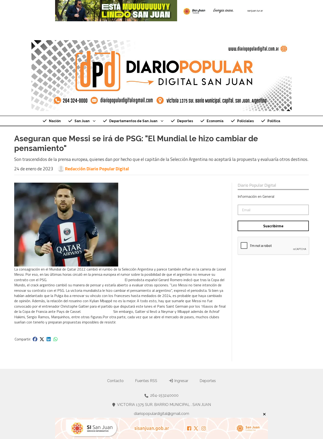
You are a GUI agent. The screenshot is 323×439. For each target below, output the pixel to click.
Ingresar (180, 381)
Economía (215, 121)
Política (273, 121)
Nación (55, 121)
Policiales (245, 121)
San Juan (82, 121)
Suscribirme (273, 226)
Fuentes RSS (146, 381)
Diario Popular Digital (257, 185)
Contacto (115, 381)
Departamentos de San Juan (133, 121)
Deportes (185, 121)
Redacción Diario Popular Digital (97, 168)
